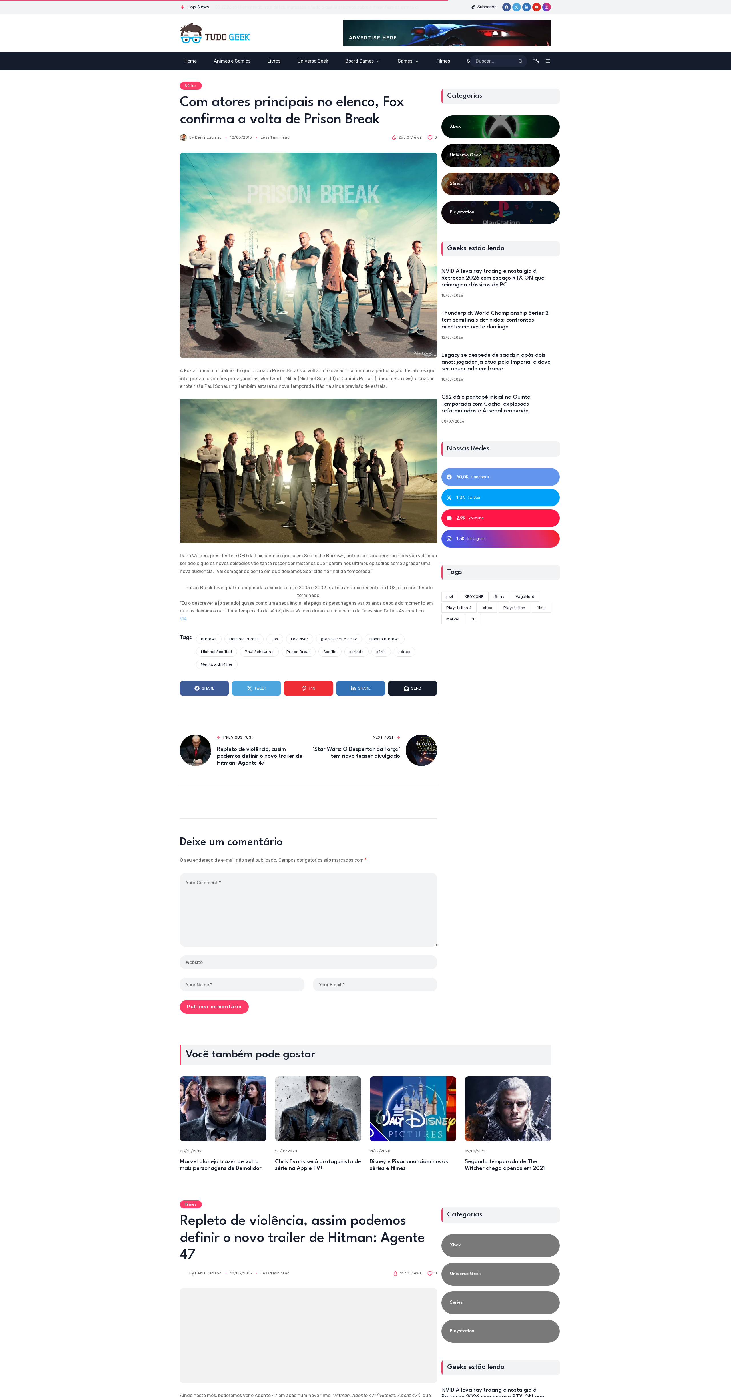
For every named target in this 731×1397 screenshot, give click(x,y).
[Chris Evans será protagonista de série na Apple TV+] (318, 1108)
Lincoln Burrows (384, 639)
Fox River (299, 639)
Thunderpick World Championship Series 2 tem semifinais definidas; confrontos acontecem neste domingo (495, 320)
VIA (183, 619)
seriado (356, 652)
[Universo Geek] (500, 155)
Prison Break (298, 652)
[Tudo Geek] (215, 33)
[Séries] (500, 184)
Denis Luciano (208, 137)
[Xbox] (500, 126)
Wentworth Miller (216, 664)
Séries (191, 85)
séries (404, 652)
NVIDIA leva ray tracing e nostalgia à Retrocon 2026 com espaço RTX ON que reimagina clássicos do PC (492, 278)
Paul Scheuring (259, 652)
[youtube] (536, 7)
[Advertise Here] (447, 33)
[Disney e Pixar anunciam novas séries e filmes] (413, 1108)
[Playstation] (500, 212)
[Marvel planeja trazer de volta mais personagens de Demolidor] (223, 1108)
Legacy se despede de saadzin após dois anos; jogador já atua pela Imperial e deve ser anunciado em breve (496, 362)
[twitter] (516, 7)
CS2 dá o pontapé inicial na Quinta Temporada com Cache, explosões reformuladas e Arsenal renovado (486, 404)
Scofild (330, 652)
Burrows (209, 639)
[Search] (520, 61)
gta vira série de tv (339, 639)
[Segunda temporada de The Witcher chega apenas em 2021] (508, 1108)
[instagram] (546, 7)
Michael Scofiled (216, 652)
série (381, 652)
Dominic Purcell (244, 639)
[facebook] (506, 7)
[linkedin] (526, 7)
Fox (275, 639)
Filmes (191, 1204)
